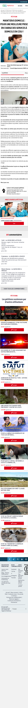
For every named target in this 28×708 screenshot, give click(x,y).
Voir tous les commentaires (14, 290)
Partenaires (14, 605)
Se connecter (23, 2)
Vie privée (20, 597)
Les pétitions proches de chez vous (5, 586)
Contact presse (20, 588)
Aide (20, 595)
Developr (8, 614)
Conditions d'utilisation (14, 603)
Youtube (13, 580)
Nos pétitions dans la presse (20, 579)
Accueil (20, 6)
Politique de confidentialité (13, 600)
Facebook (13, 572)
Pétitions (8, 10)
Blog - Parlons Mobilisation (5, 576)
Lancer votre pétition (4, 573)
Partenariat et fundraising (5, 582)
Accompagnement (6, 579)
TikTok (13, 574)
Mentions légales (13, 602)
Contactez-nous (12, 597)
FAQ (6, 597)
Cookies (14, 598)
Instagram (14, 578)
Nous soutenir (14, 595)
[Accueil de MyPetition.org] (8, 5)
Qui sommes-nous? (20, 574)
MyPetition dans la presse (21, 585)
